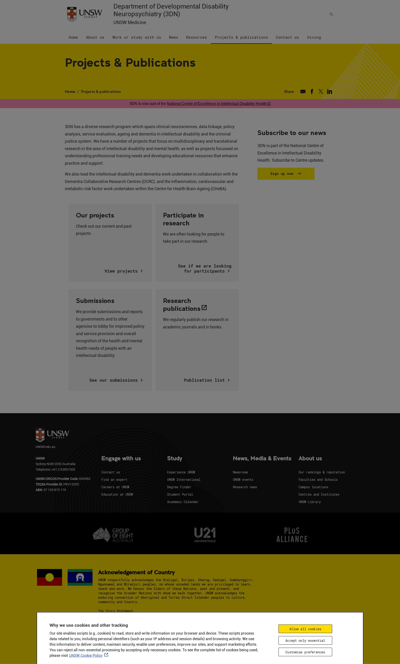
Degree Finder (179, 487)
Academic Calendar (183, 502)
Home (70, 91)
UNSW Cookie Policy (86, 655)
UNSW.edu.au (45, 446)
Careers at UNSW (115, 487)
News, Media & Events (262, 459)
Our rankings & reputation (322, 472)
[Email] (303, 91)
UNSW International (183, 479)
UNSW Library (310, 502)
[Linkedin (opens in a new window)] (329, 91)
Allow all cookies (305, 629)
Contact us (110, 472)
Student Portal (180, 494)
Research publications (181, 304)
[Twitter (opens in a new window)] (320, 91)
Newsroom (240, 472)
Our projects (95, 215)
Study (174, 459)
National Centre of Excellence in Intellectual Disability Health (217, 104)
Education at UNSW (117, 494)
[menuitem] (73, 37)
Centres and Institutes (319, 494)
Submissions (95, 300)
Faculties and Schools (318, 479)
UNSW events (243, 479)
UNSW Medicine (129, 22)
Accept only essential (305, 640)
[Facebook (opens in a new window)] (312, 91)
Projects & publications (101, 91)
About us (310, 459)
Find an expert (114, 479)
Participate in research (183, 219)
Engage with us (121, 459)
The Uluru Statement (115, 611)
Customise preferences (305, 652)
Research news (245, 487)
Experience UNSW (181, 472)
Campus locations (313, 487)
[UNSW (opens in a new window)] (84, 13)
